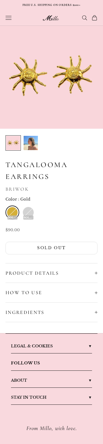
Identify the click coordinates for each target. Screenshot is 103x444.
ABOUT (19, 380)
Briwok (17, 189)
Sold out (51, 247)
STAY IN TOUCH (28, 397)
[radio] (12, 212)
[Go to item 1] (13, 143)
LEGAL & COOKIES (32, 346)
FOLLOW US (25, 363)
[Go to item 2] (30, 143)
